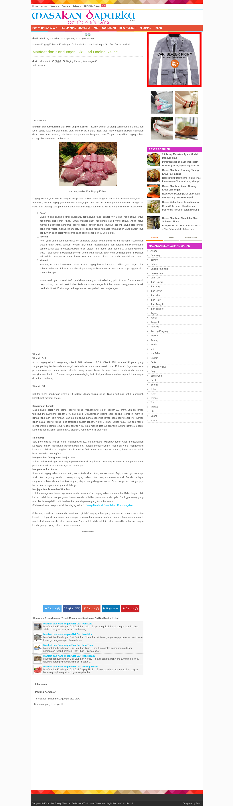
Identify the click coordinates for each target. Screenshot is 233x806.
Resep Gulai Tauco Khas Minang (180, 202)
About (44, 6)
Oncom (154, 358)
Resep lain (191, 237)
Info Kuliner (127, 28)
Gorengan (109, 28)
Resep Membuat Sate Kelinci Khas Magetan (109, 505)
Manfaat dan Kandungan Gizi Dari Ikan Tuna (68, 645)
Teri (152, 402)
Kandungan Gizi (67, 44)
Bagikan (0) (93, 608)
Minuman (145, 28)
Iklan (158, 28)
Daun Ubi (155, 277)
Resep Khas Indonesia (75, 28)
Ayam (154, 250)
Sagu (153, 371)
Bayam (154, 259)
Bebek (154, 264)
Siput (153, 380)
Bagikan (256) (73, 608)
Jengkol (155, 322)
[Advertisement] (88, 91)
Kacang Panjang (159, 331)
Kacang (155, 326)
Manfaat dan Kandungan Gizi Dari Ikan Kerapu (69, 655)
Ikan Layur (156, 291)
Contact (66, 6)
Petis (153, 362)
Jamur (154, 317)
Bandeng (155, 255)
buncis (154, 420)
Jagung (154, 313)
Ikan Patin (156, 299)
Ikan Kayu (156, 286)
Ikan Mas (155, 295)
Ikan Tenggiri (157, 304)
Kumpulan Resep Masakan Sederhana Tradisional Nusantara (74, 803)
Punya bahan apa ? (44, 28)
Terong (154, 407)
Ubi (152, 411)
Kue (96, 28)
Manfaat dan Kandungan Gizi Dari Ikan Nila (67, 634)
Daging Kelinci (48, 44)
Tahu (153, 389)
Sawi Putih (156, 375)
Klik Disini (128, 803)
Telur (153, 393)
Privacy (77, 6)
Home (35, 6)
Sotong (154, 384)
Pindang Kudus (159, 366)
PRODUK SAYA (92, 6)
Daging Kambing (159, 268)
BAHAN (154, 237)
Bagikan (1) (54, 608)
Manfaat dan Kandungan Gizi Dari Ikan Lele (67, 623)
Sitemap (54, 6)
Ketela (154, 344)
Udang (154, 415)
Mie (152, 349)
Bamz (198, 803)
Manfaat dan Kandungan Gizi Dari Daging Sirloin (70, 666)
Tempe (154, 398)
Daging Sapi (157, 273)
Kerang (154, 340)
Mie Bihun (156, 353)
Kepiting (155, 335)
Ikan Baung (157, 282)
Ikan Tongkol (157, 308)
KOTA (171, 237)
